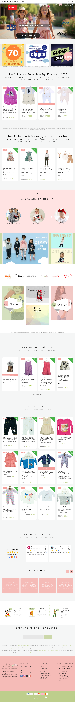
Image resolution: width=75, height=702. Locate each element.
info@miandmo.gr (27, 672)
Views (14, 588)
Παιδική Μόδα (11, 582)
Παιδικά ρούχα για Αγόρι (65, 668)
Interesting (65, 582)
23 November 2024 (7, 588)
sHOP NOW (19, 37)
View (13, 215)
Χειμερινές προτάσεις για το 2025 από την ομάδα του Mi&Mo (47, 585)
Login (71, 1)
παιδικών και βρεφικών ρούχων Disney (45, 650)
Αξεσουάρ (62, 223)
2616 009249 (25, 670)
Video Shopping (63, 678)
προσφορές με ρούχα (47, 648)
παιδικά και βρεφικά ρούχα (24, 645)
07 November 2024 (25, 588)
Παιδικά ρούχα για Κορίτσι (65, 666)
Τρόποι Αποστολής (45, 673)
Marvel (56, 650)
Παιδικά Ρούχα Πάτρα (64, 677)
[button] (72, 553)
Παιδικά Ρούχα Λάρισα (64, 670)
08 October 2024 (61, 588)
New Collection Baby (21, 74)
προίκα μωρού (8, 648)
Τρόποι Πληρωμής (45, 671)
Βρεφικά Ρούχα (37, 223)
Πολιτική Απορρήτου (46, 675)
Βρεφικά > (32, 290)
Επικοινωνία (44, 668)
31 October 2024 (43, 588)
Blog (60, 680)
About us (43, 666)
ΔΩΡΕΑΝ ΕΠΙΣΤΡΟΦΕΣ (42, 610)
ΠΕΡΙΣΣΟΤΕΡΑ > (37, 394)
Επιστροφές (44, 670)
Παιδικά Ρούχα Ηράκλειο (65, 671)
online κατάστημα (67, 645)
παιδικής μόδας (27, 652)
